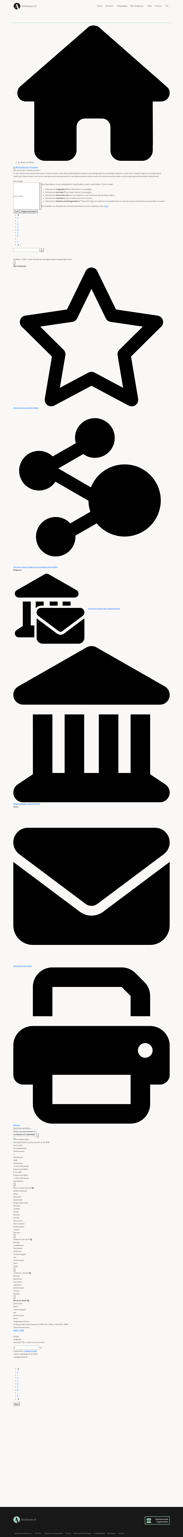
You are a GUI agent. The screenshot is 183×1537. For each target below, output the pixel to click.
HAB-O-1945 (18, 1330)
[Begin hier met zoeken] (93, 93)
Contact (158, 6)
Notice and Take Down (82, 1533)
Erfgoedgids (122, 6)
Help (150, 6)
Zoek (16, 211)
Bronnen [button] (109, 6)
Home (99, 6)
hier (106, 206)
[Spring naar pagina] (42, 250)
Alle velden (18, 181)
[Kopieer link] (38, 1135)
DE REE (38, 1533)
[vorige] (18, 215)
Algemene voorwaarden (54, 1533)
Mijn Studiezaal (136, 6)
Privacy (68, 1533)
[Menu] (14, 263)
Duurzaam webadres (21, 1128)
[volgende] (18, 244)
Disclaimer (111, 1533)
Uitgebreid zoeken (29, 211)
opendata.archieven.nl (22, 1533)
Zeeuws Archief (30, 1351)
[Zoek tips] (40, 196)
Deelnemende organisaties (161, 1520)
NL (167, 6)
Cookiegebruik (99, 1533)
